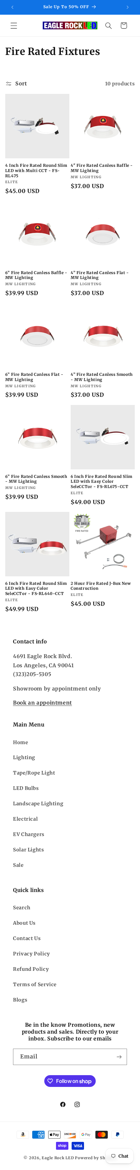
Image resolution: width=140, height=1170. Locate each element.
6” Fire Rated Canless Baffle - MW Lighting (36, 275)
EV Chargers (29, 834)
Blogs (20, 1000)
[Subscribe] (119, 1057)
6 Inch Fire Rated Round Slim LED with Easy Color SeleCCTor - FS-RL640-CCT (36, 588)
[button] (13, 25)
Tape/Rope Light (34, 773)
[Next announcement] (127, 7)
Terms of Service (35, 984)
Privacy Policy (31, 954)
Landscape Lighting (38, 804)
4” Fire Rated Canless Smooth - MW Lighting (102, 377)
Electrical (25, 819)
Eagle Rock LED (58, 1158)
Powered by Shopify (95, 1158)
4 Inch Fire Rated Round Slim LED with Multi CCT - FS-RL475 (36, 170)
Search (22, 908)
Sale (18, 865)
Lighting (24, 757)
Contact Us (27, 938)
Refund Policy (31, 969)
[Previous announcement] (12, 7)
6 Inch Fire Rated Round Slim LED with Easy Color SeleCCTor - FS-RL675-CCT (102, 481)
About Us (24, 923)
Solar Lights (28, 850)
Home (20, 742)
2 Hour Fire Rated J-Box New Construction (101, 586)
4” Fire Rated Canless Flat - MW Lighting (100, 275)
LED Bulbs (26, 788)
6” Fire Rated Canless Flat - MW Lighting (34, 377)
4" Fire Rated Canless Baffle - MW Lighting (102, 168)
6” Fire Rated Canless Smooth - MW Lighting (36, 479)
